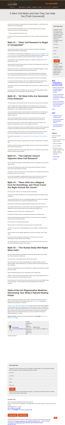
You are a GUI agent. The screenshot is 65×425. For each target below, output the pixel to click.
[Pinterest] (19, 409)
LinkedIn (41, 328)
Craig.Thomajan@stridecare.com (19, 328)
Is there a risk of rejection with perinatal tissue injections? (58, 121)
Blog (53, 80)
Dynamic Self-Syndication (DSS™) (34, 422)
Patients (40, 7)
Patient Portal (23, 415)
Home (20, 7)
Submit (56, 60)
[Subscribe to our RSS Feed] (58, 85)
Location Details (56, 156)
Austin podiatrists (35, 301)
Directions (55, 159)
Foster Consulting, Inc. (34, 421)
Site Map (9, 424)
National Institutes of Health (37, 53)
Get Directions (16, 408)
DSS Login (13, 424)
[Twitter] (14, 409)
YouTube (46, 328)
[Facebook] (13, 409)
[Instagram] (18, 409)
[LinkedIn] (15, 409)
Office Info (10, 408)
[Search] (55, 418)
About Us (24, 7)
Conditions (34, 7)
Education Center (47, 7)
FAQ (53, 113)
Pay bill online (12, 415)
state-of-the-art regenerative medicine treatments (19, 305)
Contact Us (55, 7)
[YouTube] (17, 409)
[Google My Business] (25, 409)
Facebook (35, 328)
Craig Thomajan (15, 327)
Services (29, 7)
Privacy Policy (48, 419)
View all (53, 108)
